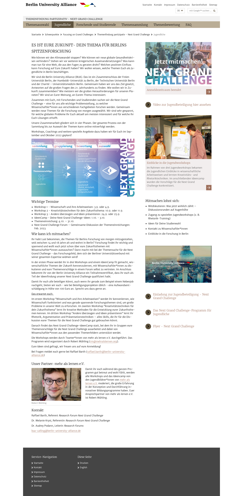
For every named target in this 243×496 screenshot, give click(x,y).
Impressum (169, 5)
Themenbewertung (167, 25)
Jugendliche (63, 25)
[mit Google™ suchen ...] (214, 10)
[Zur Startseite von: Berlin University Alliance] (61, 5)
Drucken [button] (84, 463)
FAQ (188, 25)
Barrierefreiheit (199, 5)
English (83, 467)
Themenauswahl (37, 25)
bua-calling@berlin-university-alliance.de (56, 430)
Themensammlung (135, 25)
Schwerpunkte (52, 34)
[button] (180, 10)
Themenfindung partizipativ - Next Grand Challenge (64, 19)
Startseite (147, 5)
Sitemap (213, 5)
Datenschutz (183, 5)
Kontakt (158, 5)
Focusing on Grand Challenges (78, 34)
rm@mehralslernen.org (103, 341)
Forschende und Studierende (96, 25)
